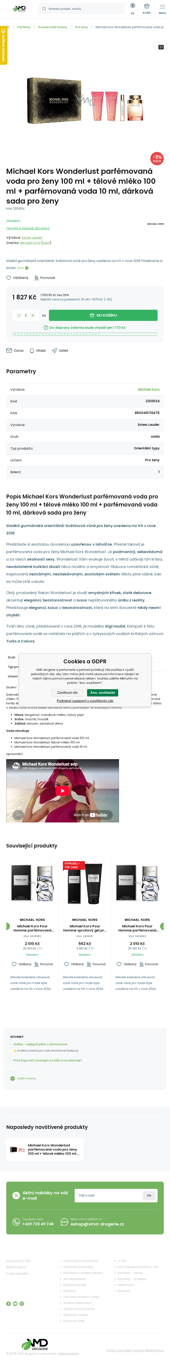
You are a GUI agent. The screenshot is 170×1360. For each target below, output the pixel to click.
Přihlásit (149, 1195)
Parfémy (23, 27)
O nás (122, 1261)
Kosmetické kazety (52, 27)
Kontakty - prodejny (132, 1279)
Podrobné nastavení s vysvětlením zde (85, 701)
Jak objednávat (74, 1279)
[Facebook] (8, 1303)
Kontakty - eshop (130, 1273)
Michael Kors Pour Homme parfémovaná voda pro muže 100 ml (32, 928)
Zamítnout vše (67, 692)
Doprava (69, 1291)
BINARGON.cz (155, 1350)
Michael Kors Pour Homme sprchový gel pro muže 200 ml (84, 928)
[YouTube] (15, 1303)
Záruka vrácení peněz (79, 1309)
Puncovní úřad (73, 1321)
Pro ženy (81, 27)
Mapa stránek (69, 1354)
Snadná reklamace (77, 1303)
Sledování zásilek (75, 1315)
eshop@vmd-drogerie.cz (97, 1224)
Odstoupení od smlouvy (80, 1261)
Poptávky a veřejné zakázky (83, 1273)
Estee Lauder (32, 237)
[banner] (19, 9)
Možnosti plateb (74, 1285)
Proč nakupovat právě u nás (138, 1267)
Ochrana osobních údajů (81, 1297)
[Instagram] (21, 1303)
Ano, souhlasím (102, 692)
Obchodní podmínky (78, 1267)
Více (20, 268)
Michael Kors (30, 242)
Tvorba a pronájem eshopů (125, 1350)
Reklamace (126, 1285)
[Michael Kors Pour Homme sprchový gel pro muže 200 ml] (85, 883)
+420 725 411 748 (38, 1224)
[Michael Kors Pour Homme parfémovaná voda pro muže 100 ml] (32, 883)
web (46, 242)
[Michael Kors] (156, 230)
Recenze (124, 1291)
